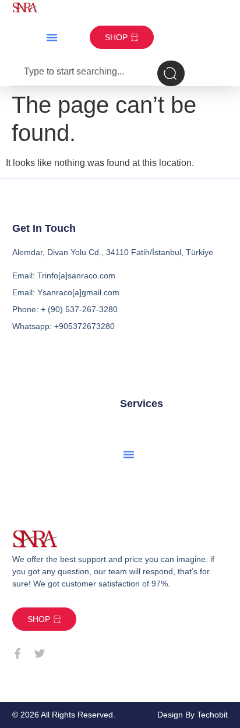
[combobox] (82, 73)
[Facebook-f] (17, 653)
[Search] (171, 73)
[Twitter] (39, 653)
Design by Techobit (192, 714)
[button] (52, 37)
